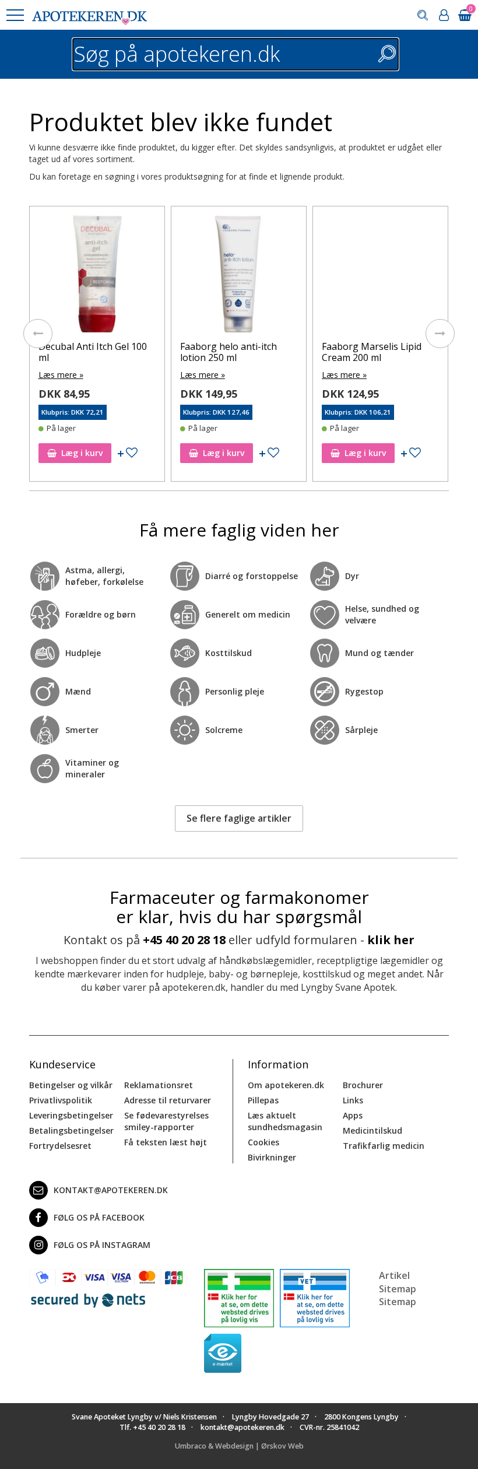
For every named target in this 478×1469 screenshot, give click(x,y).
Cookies (263, 1142)
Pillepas (263, 1100)
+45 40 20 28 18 (184, 940)
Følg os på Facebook (99, 1217)
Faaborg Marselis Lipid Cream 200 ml (371, 352)
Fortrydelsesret (60, 1145)
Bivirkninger (272, 1157)
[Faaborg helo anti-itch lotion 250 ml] (238, 276)
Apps (353, 1115)
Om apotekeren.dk (286, 1085)
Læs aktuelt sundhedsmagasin (285, 1121)
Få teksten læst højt (165, 1142)
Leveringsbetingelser (71, 1115)
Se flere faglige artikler (239, 818)
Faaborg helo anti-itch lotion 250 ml (228, 352)
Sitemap (397, 1301)
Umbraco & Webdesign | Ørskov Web (239, 1446)
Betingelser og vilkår (71, 1085)
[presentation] (37, 333)
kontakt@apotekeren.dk (111, 1189)
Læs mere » (60, 374)
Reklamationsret (158, 1085)
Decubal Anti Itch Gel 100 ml (92, 352)
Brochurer (363, 1085)
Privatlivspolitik (60, 1100)
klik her (390, 940)
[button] (14, 15)
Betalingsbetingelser (71, 1130)
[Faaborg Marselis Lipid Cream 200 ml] (380, 276)
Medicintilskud (372, 1130)
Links (353, 1100)
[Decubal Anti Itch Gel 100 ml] (97, 276)
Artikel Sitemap (397, 1282)
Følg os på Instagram (102, 1244)
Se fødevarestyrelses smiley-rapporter (166, 1121)
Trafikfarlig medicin (383, 1145)
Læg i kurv (82, 452)
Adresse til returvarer (167, 1100)
